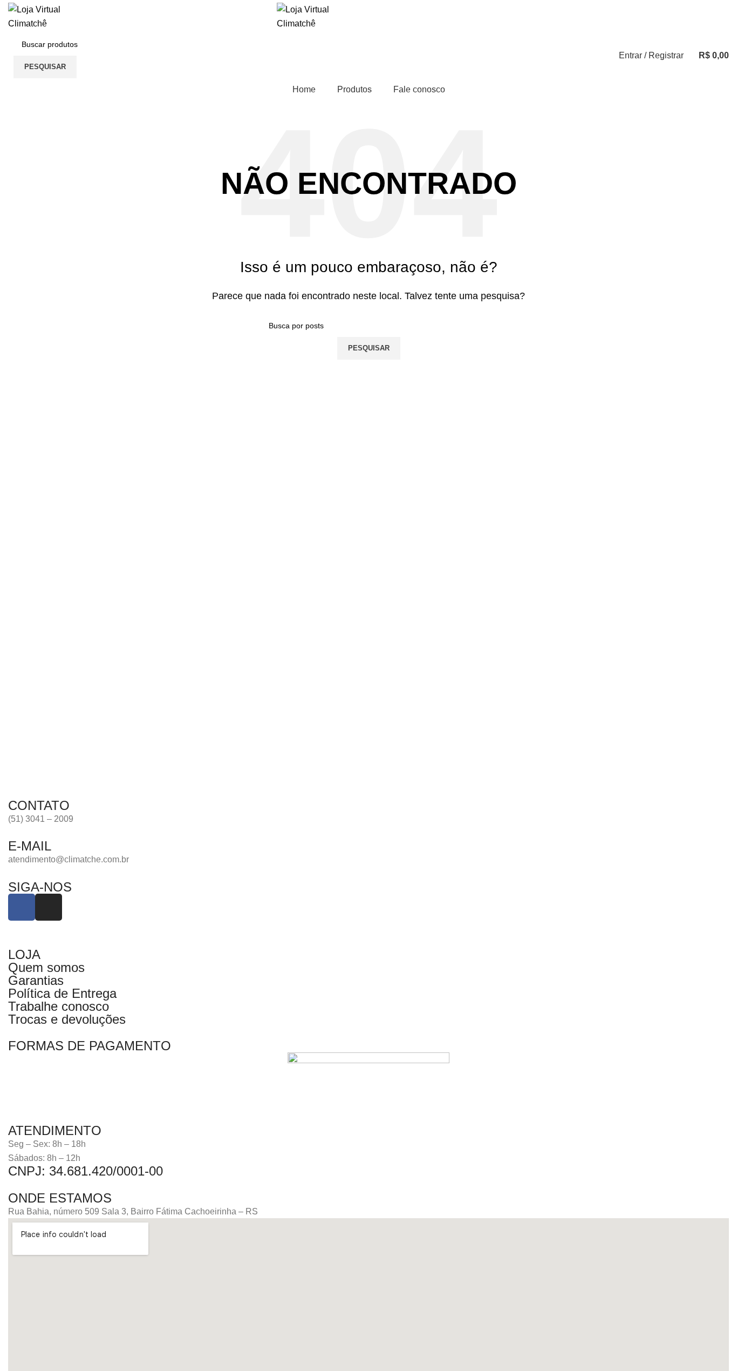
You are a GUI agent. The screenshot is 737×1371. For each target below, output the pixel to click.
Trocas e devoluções (67, 1019)
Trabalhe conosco (58, 1006)
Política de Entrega (62, 993)
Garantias (36, 980)
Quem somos (46, 967)
